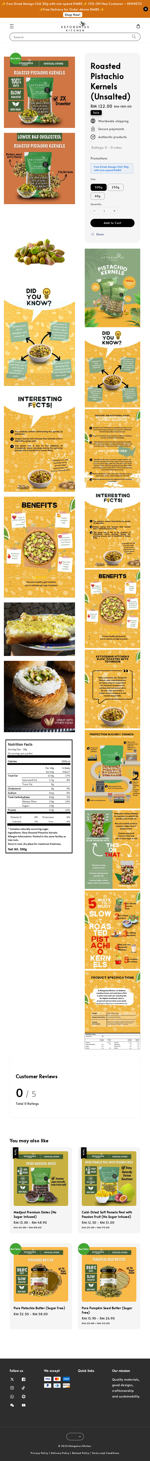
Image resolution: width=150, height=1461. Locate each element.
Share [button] (100, 234)
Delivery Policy (60, 1453)
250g (116, 187)
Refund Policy (80, 1453)
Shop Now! (72, 14)
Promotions (99, 158)
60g (98, 196)
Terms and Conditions (105, 1453)
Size (93, 179)
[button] (11, 26)
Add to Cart (112, 223)
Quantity (96, 204)
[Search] (134, 37)
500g (99, 187)
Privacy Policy (39, 1453)
